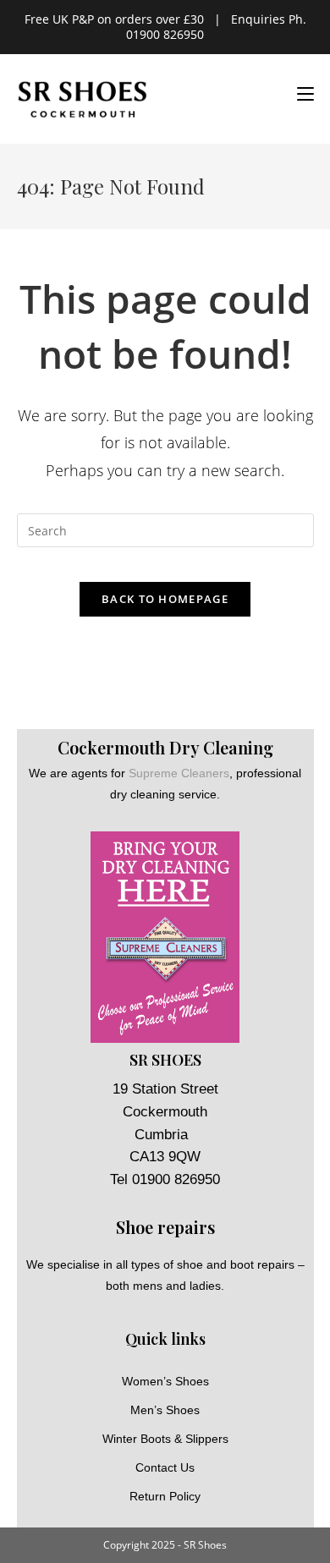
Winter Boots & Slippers (165, 1438)
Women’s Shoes (165, 1381)
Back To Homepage (165, 598)
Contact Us (165, 1467)
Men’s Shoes (165, 1410)
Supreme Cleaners (179, 773)
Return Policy (165, 1496)
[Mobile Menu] (299, 93)
